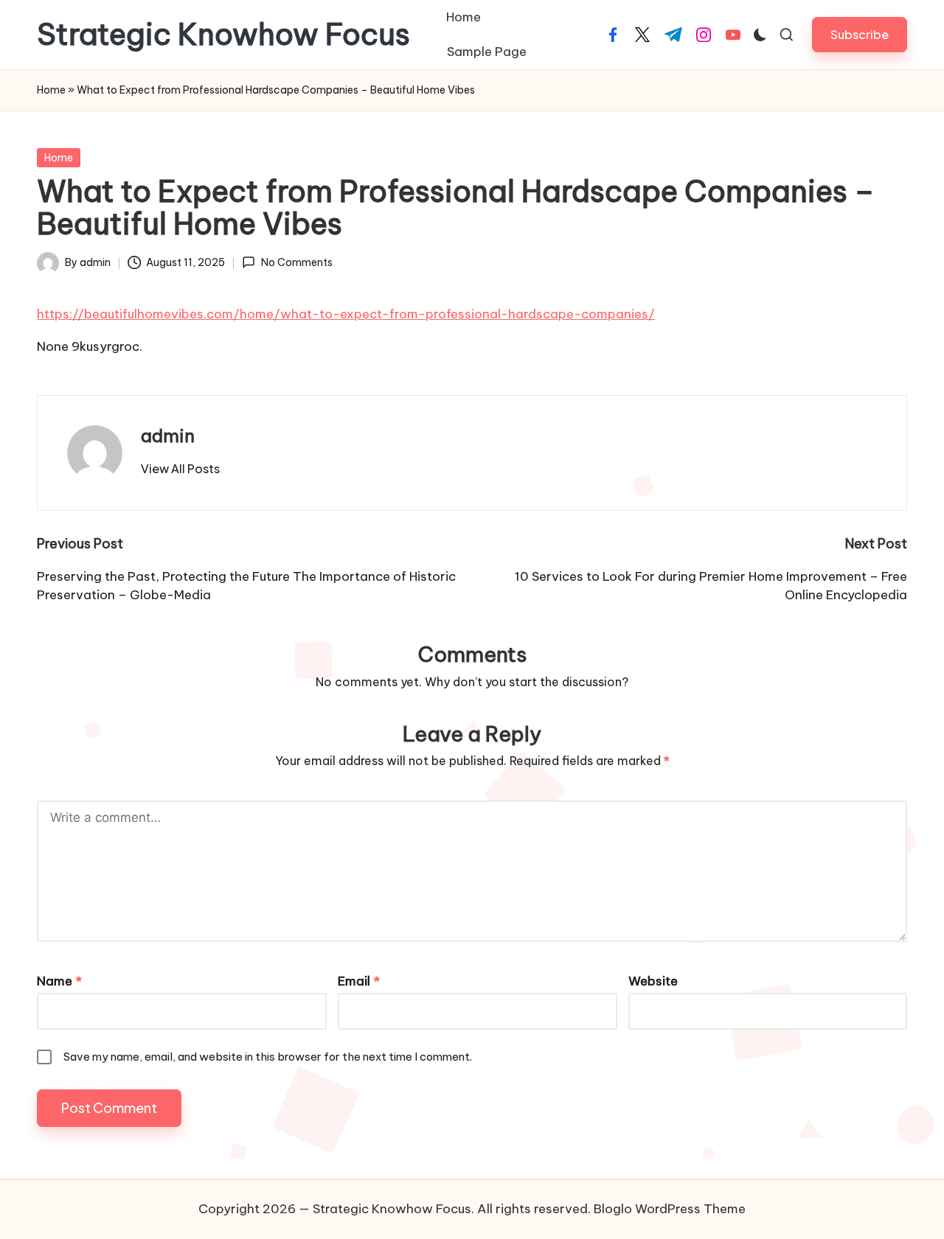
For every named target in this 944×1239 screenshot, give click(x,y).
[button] (859, 34)
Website (653, 981)
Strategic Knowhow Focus (223, 34)
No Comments (296, 262)
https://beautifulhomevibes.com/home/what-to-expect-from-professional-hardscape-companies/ (346, 314)
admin (168, 436)
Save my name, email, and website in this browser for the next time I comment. (267, 1057)
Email (359, 981)
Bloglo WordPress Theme (670, 1209)
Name (59, 981)
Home (51, 90)
